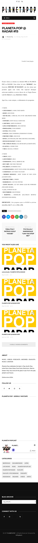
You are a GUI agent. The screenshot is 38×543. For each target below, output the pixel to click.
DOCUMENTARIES (17, 463)
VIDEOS (22, 476)
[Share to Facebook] (4, 216)
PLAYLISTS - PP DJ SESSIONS (10, 473)
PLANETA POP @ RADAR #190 (11, 303)
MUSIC (14, 466)
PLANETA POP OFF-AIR (24, 466)
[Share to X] (8, 216)
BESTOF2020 (6, 463)
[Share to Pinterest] (25, 216)
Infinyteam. (19, 535)
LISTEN (26, 463)
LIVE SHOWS (6, 466)
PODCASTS (24, 473)
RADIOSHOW (6, 476)
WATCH (29, 476)
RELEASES (15, 476)
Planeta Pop (10, 36)
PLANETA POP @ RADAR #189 (11, 334)
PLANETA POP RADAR (8, 23)
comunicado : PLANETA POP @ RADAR (13, 272)
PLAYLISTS (20, 470)
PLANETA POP (11, 533)
